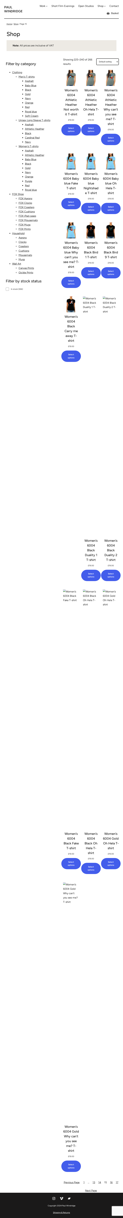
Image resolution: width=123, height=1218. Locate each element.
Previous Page (72, 1182)
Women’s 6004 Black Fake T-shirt (71, 841)
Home (9, 24)
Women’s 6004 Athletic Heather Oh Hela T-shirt (91, 102)
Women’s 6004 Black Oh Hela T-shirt (91, 843)
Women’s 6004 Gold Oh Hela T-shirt (111, 841)
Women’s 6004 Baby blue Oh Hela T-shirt (111, 183)
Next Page (91, 1190)
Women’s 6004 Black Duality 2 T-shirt (110, 550)
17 (117, 1182)
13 (94, 1182)
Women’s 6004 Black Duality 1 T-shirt (91, 550)
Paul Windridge (13, 9)
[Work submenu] (47, 6)
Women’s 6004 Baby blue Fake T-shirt (71, 181)
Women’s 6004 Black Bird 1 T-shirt (91, 250)
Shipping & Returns (61, 1212)
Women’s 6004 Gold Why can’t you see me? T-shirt (71, 1139)
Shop (16, 24)
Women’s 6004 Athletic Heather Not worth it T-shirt (71, 102)
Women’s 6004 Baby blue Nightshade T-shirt (91, 183)
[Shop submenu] (105, 6)
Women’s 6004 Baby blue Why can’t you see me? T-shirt (71, 255)
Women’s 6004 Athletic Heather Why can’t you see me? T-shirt (111, 107)
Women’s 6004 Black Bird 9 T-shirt (111, 250)
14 (99, 1182)
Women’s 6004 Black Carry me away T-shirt (71, 329)
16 (111, 1182)
